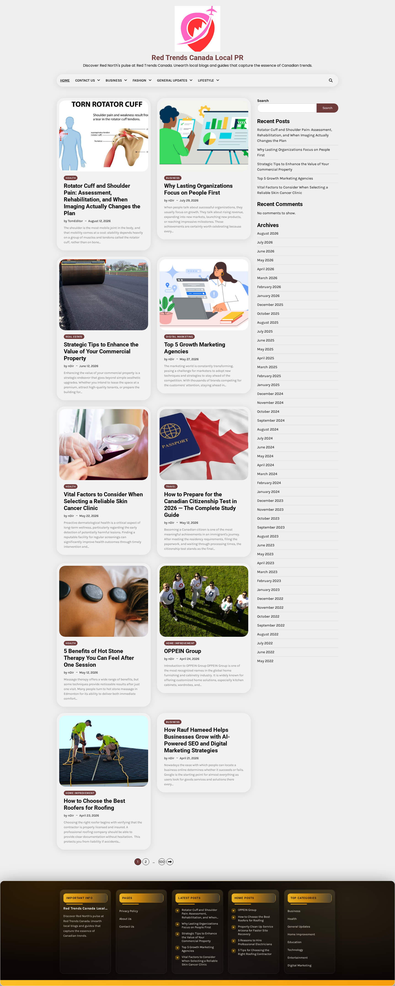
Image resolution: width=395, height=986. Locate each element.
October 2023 (268, 518)
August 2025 (267, 322)
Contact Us (85, 80)
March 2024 (267, 474)
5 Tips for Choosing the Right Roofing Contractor (255, 952)
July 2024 (265, 438)
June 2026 (265, 251)
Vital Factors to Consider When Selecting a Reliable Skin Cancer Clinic (103, 501)
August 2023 (267, 536)
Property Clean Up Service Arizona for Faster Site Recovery (255, 930)
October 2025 (268, 313)
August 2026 (267, 233)
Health (71, 178)
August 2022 (267, 634)
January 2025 (268, 385)
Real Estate (74, 336)
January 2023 (268, 589)
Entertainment (298, 957)
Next (169, 861)
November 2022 (270, 607)
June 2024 (265, 447)
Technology (295, 950)
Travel (171, 486)
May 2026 (265, 260)
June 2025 (265, 340)
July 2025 (265, 331)
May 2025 (265, 349)
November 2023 (270, 509)
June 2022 (265, 652)
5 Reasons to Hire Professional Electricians (255, 942)
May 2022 (265, 661)
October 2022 (268, 616)
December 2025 (270, 304)
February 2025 (269, 376)
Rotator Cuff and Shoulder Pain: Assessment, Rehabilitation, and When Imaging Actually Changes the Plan (102, 199)
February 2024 (269, 483)
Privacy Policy (128, 911)
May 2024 (265, 456)
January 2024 (268, 491)
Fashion (139, 80)
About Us (125, 918)
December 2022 (270, 598)
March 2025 (267, 367)
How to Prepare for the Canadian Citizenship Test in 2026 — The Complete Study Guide (200, 504)
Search (263, 100)
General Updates (172, 80)
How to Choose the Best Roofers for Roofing (94, 804)
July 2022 (265, 643)
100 (162, 861)
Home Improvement (180, 643)
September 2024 (271, 420)
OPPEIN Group (182, 651)
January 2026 (268, 295)
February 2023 (269, 581)
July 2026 (265, 242)
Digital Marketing (179, 336)
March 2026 (267, 278)
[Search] (331, 80)
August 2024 (267, 429)
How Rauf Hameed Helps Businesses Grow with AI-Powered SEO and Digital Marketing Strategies (197, 740)
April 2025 (265, 358)
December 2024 (270, 393)
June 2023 (265, 545)
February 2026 (269, 287)
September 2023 (271, 527)
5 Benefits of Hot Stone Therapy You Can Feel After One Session (99, 658)
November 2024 (270, 402)
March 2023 (267, 572)
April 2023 (265, 563)
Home (65, 80)
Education (295, 942)
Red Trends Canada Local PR (197, 57)
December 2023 (270, 500)
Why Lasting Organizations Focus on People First (198, 189)
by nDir (169, 200)
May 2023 (265, 554)
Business (114, 80)
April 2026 (265, 269)
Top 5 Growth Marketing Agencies (285, 178)
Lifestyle (206, 80)
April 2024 (265, 465)
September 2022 (271, 625)
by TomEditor (73, 221)
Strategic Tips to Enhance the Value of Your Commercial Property (101, 351)
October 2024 (268, 411)
